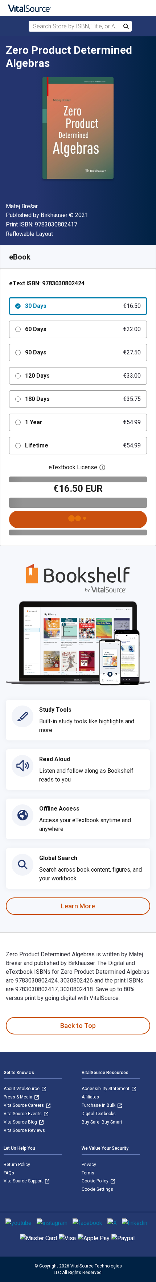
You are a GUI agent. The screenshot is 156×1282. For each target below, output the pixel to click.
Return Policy (17, 1164)
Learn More (78, 906)
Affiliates (90, 1097)
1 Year (83, 422)
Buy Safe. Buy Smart (102, 1122)
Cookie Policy (96, 1180)
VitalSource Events (23, 1113)
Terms (88, 1172)
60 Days (83, 329)
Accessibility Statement (106, 1088)
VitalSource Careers (24, 1105)
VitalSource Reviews (24, 1130)
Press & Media (18, 1097)
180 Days (83, 398)
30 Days (83, 305)
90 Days (83, 352)
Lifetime (83, 445)
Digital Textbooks (99, 1113)
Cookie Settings (97, 1189)
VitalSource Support (24, 1180)
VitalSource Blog (21, 1122)
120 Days (83, 375)
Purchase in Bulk (99, 1105)
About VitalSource (22, 1088)
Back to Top (78, 1025)
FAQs (9, 1172)
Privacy (89, 1164)
